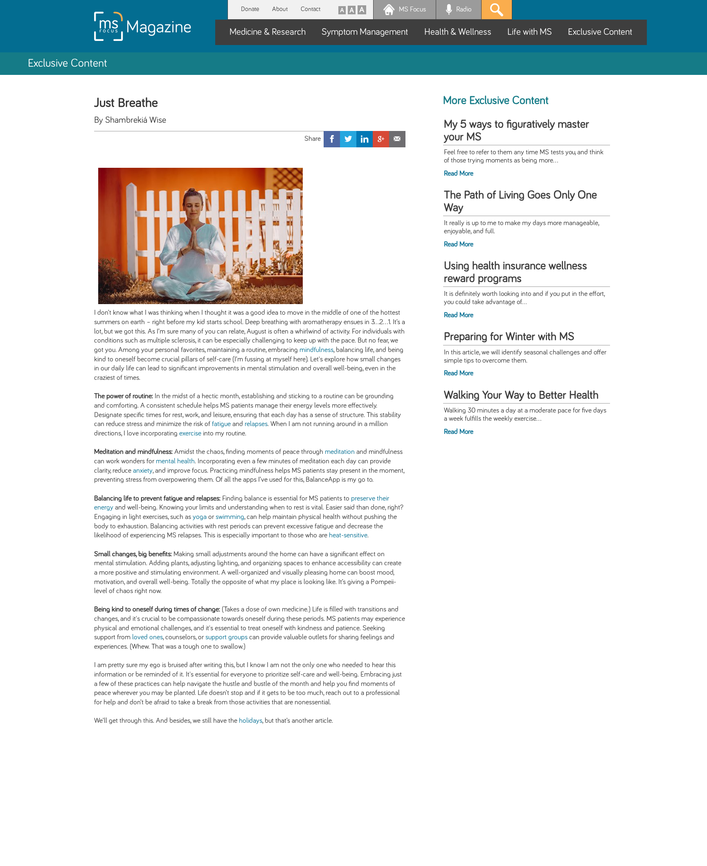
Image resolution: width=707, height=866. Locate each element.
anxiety (143, 470)
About (280, 9)
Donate (250, 9)
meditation (340, 452)
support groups (226, 637)
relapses (256, 424)
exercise (190, 433)
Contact (310, 9)
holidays (250, 720)
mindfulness (316, 350)
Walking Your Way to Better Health (521, 395)
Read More (458, 173)
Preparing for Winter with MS (509, 337)
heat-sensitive (348, 535)
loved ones (147, 637)
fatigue (221, 424)
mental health (175, 461)
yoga (200, 517)
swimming (230, 517)
